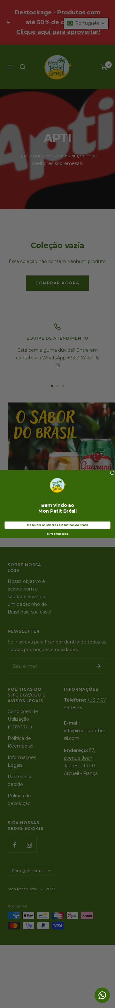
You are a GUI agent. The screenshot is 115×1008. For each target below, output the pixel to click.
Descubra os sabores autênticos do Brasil (57, 525)
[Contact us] (102, 995)
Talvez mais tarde (57, 533)
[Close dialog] (112, 473)
